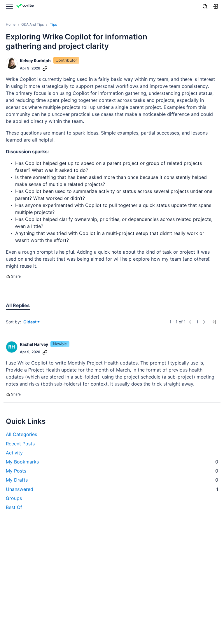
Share (13, 277)
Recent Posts (20, 444)
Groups (14, 498)
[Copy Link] (44, 68)
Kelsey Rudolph (35, 60)
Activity (14, 453)
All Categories (21, 434)
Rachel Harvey (34, 344)
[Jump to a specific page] (213, 322)
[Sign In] (215, 6)
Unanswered (112, 489)
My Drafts (112, 480)
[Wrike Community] (26, 6)
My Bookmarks (112, 462)
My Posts (112, 471)
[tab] (17, 305)
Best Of (14, 507)
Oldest (30, 322)
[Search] (205, 6)
